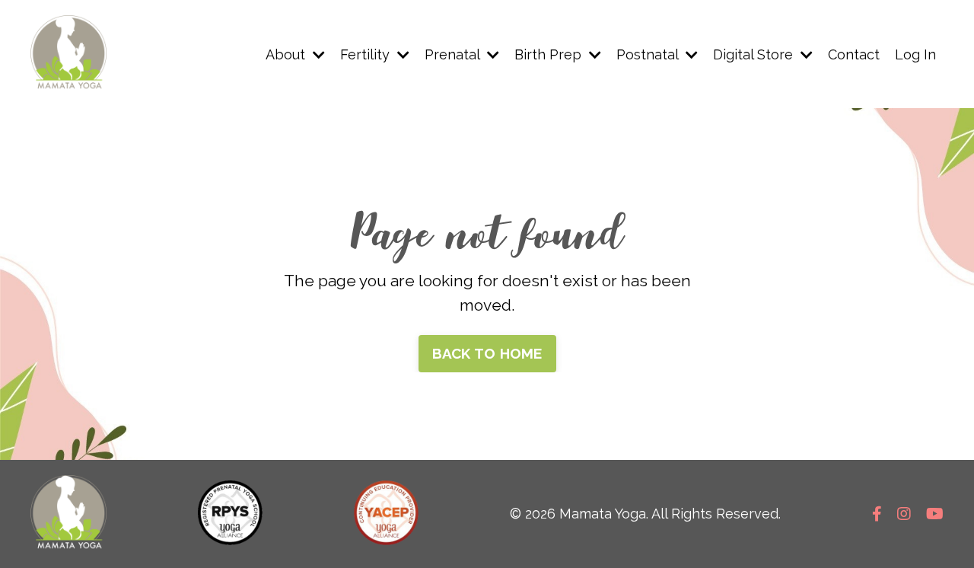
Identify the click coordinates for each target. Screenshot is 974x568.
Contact (854, 54)
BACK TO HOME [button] (487, 353)
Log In (915, 54)
